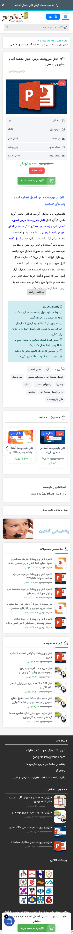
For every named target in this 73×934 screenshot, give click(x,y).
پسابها (59, 384)
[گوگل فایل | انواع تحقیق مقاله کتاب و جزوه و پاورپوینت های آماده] (15, 16)
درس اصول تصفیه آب (51, 392)
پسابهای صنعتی (43, 384)
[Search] (7, 27)
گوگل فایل (13, 138)
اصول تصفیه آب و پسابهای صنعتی (45, 377)
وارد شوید (35, 494)
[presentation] (7, 448)
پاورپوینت (13, 147)
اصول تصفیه (34, 369)
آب (47, 369)
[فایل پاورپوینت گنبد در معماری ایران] (52, 437)
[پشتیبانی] (36, 529)
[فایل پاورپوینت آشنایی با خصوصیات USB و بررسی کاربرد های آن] (20, 437)
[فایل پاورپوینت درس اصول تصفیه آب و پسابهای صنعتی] (36, 96)
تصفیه (27, 384)
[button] (3, 5)
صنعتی (31, 392)
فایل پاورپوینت (55, 399)
